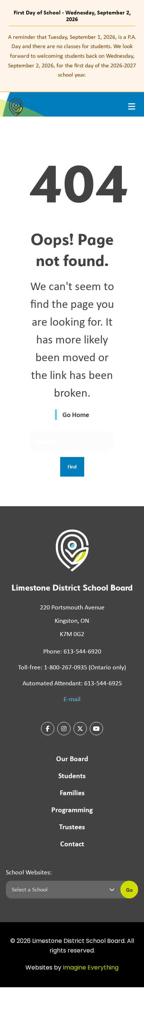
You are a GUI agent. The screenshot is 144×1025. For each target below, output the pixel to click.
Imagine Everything (91, 968)
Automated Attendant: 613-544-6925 (72, 683)
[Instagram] (64, 728)
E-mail (72, 699)
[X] (80, 728)
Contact (72, 843)
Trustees (72, 826)
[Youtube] (96, 728)
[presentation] (131, 106)
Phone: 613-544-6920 (72, 651)
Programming (72, 809)
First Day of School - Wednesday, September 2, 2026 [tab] (72, 15)
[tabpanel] (72, 56)
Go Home (75, 414)
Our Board (72, 758)
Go (129, 889)
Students (72, 775)
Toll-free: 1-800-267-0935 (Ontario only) (72, 667)
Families (72, 792)
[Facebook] (47, 728)
